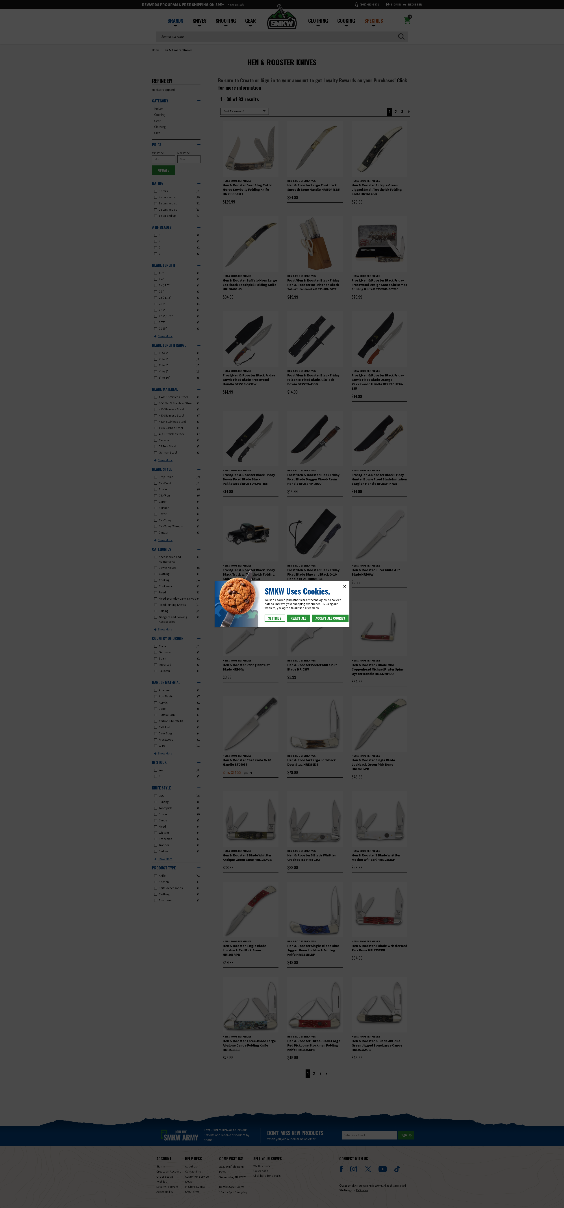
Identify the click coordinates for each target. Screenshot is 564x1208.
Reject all (298, 618)
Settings (274, 618)
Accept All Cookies (330, 618)
